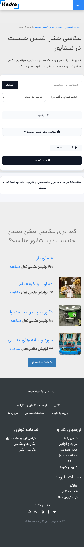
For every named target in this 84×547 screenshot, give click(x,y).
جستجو (9, 85)
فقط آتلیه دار (41, 144)
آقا (73, 134)
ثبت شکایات (70, 443)
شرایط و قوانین (68, 425)
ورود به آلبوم (60, 394)
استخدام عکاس (35, 394)
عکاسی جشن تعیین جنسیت (47, 27)
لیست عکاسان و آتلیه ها (31, 386)
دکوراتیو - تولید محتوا (31, 294)
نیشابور (41, 113)
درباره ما (13, 394)
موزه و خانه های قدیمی (30, 322)
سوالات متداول (68, 437)
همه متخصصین (73, 27)
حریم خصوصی (69, 431)
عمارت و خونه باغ (36, 265)
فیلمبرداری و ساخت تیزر (21, 419)
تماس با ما (71, 419)
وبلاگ (74, 467)
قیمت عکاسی (69, 473)
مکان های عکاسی (25, 425)
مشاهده (15, 248)
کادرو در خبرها (69, 449)
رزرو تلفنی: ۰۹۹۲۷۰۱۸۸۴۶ (42, 373)
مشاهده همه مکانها (42, 344)
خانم (57, 134)
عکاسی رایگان (27, 431)
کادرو (57, 386)
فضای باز (44, 240)
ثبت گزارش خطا (68, 479)
